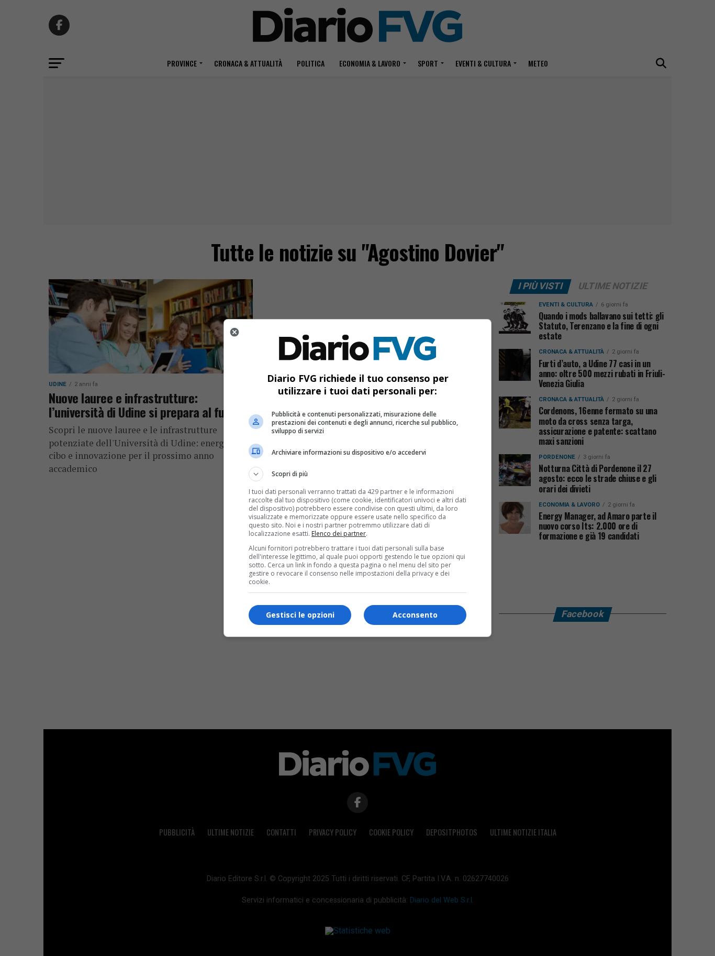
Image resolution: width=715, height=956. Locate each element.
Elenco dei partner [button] (338, 533)
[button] (357, 474)
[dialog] (357, 478)
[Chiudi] (234, 332)
